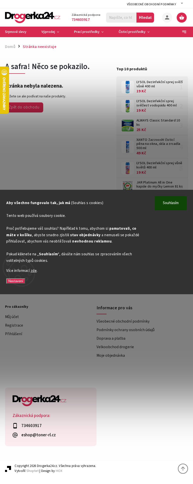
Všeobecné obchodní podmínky (151, 4)
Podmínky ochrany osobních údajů (125, 330)
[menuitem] (19, 32)
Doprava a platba (110, 338)
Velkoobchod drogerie (115, 347)
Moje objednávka (110, 355)
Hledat (145, 17)
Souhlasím (171, 203)
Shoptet (32, 470)
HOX (59, 470)
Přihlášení (13, 334)
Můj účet (12, 317)
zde (34, 270)
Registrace (14, 325)
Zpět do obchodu (24, 107)
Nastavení (15, 281)
